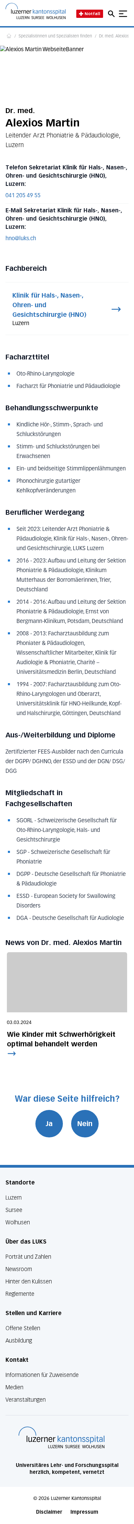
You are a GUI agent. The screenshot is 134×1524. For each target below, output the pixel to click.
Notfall (92, 13)
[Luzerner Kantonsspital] (61, 1437)
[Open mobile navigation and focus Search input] (112, 13)
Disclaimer (49, 1512)
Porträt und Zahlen (28, 1257)
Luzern (13, 1197)
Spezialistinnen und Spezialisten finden (55, 36)
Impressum (84, 1512)
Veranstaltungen (25, 1400)
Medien (14, 1387)
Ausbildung (18, 1340)
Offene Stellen (22, 1328)
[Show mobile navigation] (123, 13)
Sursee (13, 1210)
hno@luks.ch (20, 239)
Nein (84, 1124)
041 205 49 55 (23, 196)
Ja (49, 1124)
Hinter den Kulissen (28, 1281)
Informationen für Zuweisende (42, 1375)
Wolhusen (17, 1222)
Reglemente (19, 1294)
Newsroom (18, 1269)
